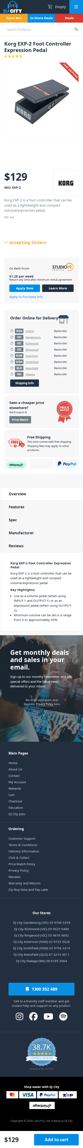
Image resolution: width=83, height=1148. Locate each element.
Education (16, 807)
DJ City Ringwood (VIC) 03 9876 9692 (41, 935)
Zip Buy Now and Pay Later (28, 889)
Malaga (30, 374)
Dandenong (33, 337)
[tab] (41, 493)
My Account (17, 782)
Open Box (14, 18)
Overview (17, 493)
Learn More (58, 288)
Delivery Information (24, 851)
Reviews (16, 545)
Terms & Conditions (23, 845)
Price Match (20, 420)
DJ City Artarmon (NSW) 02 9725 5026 (41, 942)
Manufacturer (21, 532)
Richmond (32, 343)
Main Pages (18, 753)
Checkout (15, 801)
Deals (69, 18)
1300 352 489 (44, 989)
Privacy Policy (44, 704)
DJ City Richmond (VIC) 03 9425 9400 (41, 929)
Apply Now (24, 288)
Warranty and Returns (25, 883)
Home (13, 763)
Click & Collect (19, 857)
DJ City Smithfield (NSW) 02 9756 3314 (41, 948)
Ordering (16, 828)
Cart (11, 795)
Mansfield (32, 368)
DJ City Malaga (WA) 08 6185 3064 (41, 961)
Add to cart (56, 1139)
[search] (34, 29)
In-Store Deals (41, 18)
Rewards (15, 788)
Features (16, 506)
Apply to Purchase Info (26, 297)
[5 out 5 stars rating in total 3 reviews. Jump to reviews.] (41, 56)
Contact (14, 775)
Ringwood (32, 350)
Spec (13, 519)
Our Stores (42, 913)
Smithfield (32, 362)
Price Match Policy (22, 864)
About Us (15, 769)
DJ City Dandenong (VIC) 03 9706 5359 (41, 922)
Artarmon (32, 356)
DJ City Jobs (17, 814)
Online (30, 331)
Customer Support (22, 838)
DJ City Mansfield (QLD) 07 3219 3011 (41, 954)
